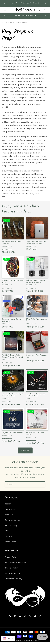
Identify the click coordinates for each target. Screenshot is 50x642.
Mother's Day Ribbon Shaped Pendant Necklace (12, 395)
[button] (5, 9)
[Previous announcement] (4, 3)
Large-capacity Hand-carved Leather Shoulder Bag (36, 243)
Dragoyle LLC (20, 640)
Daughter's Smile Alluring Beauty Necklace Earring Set (12, 356)
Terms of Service (13, 520)
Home (4, 22)
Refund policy (11, 525)
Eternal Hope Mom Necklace (36, 355)
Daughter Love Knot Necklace (13, 433)
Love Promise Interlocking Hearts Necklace (35, 395)
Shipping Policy (11, 568)
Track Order (10, 542)
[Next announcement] (45, 3)
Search (8, 504)
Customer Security (13, 578)
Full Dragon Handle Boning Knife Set (11, 243)
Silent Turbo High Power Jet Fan (36, 320)
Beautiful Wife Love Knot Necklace (35, 434)
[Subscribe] (42, 484)
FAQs (7, 531)
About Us (9, 514)
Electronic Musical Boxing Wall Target (11, 320)
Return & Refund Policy (15, 562)
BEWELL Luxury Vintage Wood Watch (13, 282)
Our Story (9, 536)
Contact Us (10, 509)
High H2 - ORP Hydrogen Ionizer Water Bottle (35, 282)
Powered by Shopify (33, 640)
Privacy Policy (11, 557)
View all (25, 450)
